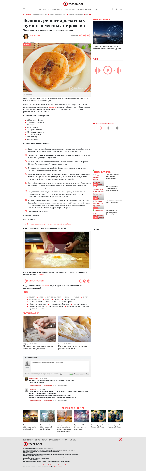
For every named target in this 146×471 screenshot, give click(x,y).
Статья (76, 297)
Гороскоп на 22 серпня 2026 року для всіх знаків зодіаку (30, 427)
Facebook (45, 286)
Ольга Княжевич (35, 35)
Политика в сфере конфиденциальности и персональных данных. (52, 464)
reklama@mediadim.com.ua (51, 457)
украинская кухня (54, 297)
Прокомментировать (35, 385)
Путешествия (69, 9)
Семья (59, 9)
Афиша (88, 9)
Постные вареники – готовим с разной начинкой (73, 347)
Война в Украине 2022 (58, 14)
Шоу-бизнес (44, 9)
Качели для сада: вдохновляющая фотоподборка (112, 212)
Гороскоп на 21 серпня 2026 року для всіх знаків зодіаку (47, 427)
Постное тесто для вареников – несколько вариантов (38, 347)
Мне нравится (48, 385)
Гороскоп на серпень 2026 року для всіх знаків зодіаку (107, 47)
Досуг (95, 9)
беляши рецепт (35, 299)
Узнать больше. (58, 466)
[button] (117, 9)
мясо (41, 297)
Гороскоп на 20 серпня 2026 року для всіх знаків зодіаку (81, 427)
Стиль (53, 9)
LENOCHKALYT (34, 378)
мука (67, 297)
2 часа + (86, 297)
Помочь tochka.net (40, 14)
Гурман (80, 9)
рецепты (27, 44)
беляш (47, 299)
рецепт (32, 297)
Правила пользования (29, 464)
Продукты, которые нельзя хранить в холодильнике (112, 176)
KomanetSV (33, 389)
